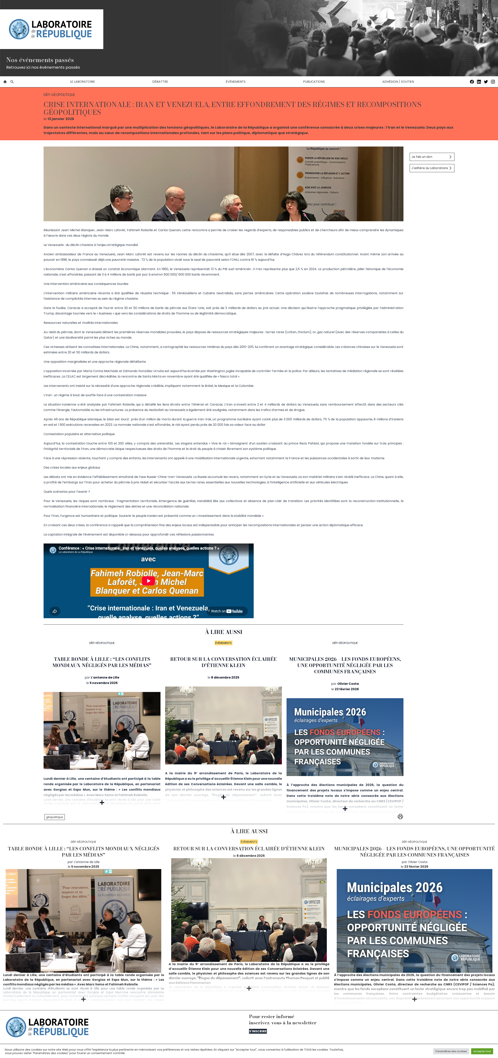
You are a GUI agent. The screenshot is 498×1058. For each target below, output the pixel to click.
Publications (314, 81)
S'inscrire (258, 1031)
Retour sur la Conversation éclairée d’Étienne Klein (223, 662)
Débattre (160, 81)
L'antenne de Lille (105, 677)
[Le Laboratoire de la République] (51, 29)
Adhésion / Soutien (398, 81)
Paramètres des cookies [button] (451, 1051)
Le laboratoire (82, 81)
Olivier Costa (348, 683)
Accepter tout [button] (482, 1051)
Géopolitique (54, 817)
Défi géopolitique (102, 643)
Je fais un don (421, 157)
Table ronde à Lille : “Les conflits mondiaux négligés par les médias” (102, 662)
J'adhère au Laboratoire (429, 168)
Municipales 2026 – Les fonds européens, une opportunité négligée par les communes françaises (345, 665)
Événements (235, 81)
